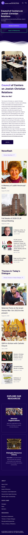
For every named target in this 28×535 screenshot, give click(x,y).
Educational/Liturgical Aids (8, 521)
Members (4, 509)
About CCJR (4, 484)
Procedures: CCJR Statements (9, 491)
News (3, 506)
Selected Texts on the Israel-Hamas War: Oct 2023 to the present (13, 310)
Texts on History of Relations (8, 523)
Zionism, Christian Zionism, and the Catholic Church (19, 355)
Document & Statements (7, 516)
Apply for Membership (14, 30)
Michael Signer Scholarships (8, 496)
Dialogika (4, 504)
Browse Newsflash (8, 155)
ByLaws (3, 486)
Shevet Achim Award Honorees (9, 494)
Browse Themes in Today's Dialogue (12, 277)
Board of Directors (6, 489)
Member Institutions (14, 25)
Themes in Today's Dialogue (8, 519)
